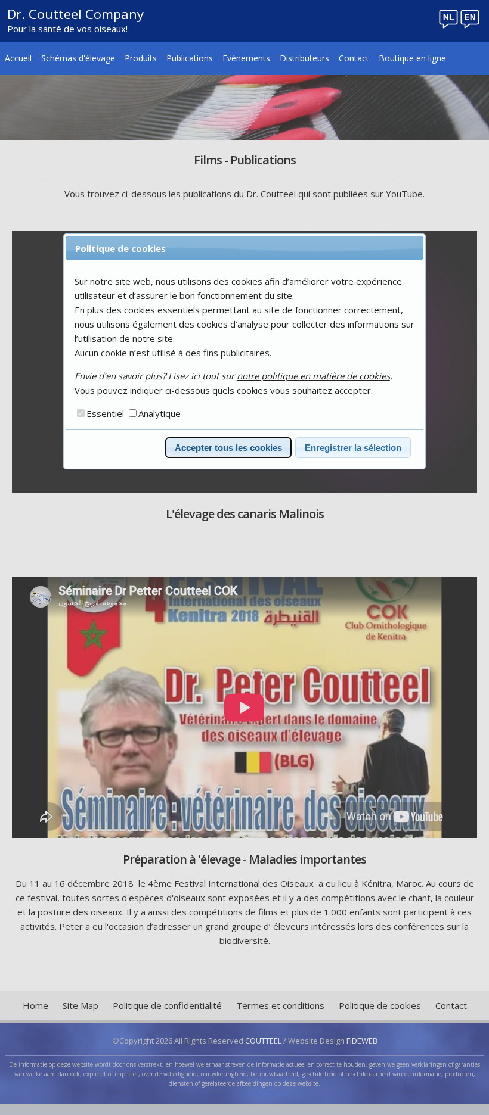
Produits (141, 58)
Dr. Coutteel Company (75, 14)
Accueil (18, 58)
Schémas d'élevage (78, 58)
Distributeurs (304, 58)
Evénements (246, 58)
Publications (189, 58)
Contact (354, 58)
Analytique (159, 413)
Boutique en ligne (412, 58)
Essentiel (105, 413)
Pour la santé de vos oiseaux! (67, 29)
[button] (228, 447)
